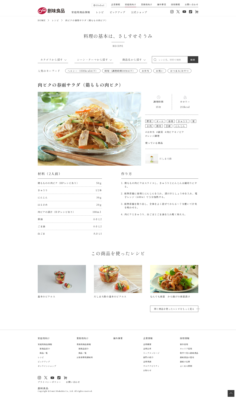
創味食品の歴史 (187, 357)
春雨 (170, 121)
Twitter (178, 11)
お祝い (159, 70)
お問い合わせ (191, 4)
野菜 (149, 121)
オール (160, 121)
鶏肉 (158, 126)
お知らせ (147, 370)
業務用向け (146, 4)
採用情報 (175, 4)
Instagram (172, 11)
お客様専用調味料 (85, 357)
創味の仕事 (185, 361)
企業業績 (147, 361)
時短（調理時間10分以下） (120, 70)
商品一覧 (44, 353)
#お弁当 (150, 132)
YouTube (184, 11)
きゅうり (183, 121)
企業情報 (115, 4)
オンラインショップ (196, 11)
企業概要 (147, 344)
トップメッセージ (151, 353)
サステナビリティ (151, 366)
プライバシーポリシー (49, 381)
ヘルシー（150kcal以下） (83, 70)
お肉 (149, 126)
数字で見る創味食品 (189, 353)
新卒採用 (184, 344)
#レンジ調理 (152, 135)
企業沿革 (147, 348)
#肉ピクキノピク (174, 132)
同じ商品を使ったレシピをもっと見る (174, 308)
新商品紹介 (45, 348)
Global (100, 5)
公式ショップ (139, 12)
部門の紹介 (148, 357)
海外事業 (161, 4)
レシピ (100, 12)
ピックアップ (117, 12)
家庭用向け (130, 4)
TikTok (190, 11)
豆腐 (168, 126)
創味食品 (51, 10)
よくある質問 (186, 366)
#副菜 (159, 132)
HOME (41, 20)
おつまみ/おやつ (179, 70)
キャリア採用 (186, 348)
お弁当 (145, 70)
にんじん (180, 126)
